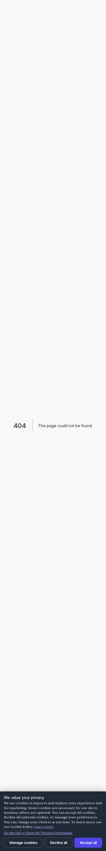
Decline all (58, 842)
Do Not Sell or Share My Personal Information (38, 833)
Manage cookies (23, 842)
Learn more (44, 827)
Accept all (88, 842)
